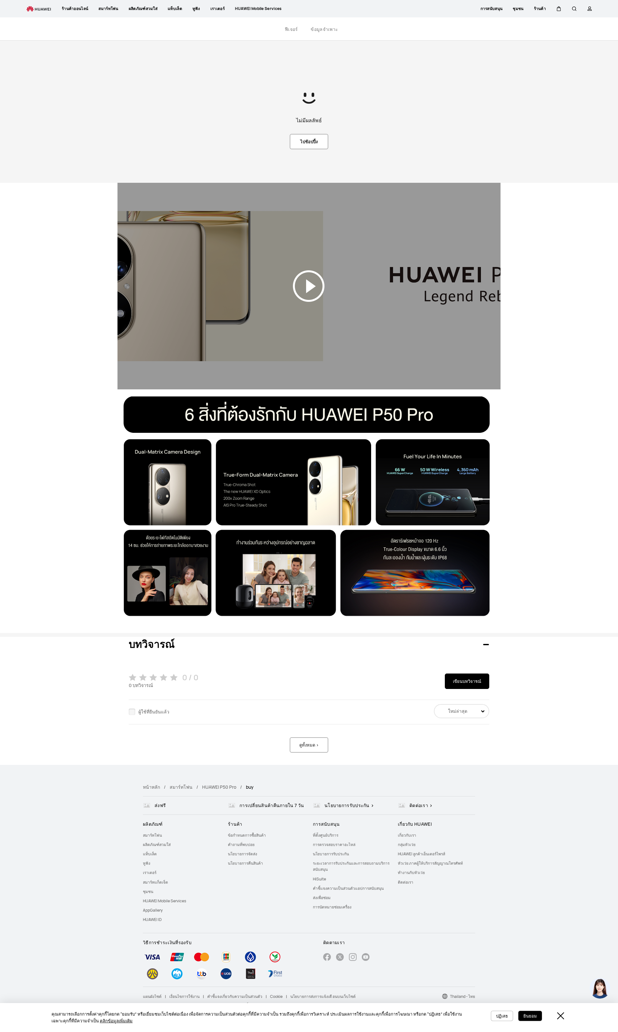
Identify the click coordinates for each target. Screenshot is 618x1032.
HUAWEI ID (152, 919)
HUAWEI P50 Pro (219, 787)
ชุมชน (148, 891)
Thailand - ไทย (462, 996)
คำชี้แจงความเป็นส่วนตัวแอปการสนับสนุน (348, 888)
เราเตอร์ (149, 872)
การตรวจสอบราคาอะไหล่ (334, 844)
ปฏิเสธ (502, 1016)
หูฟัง (146, 863)
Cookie (276, 996)
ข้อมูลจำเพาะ (324, 29)
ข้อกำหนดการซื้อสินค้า (247, 835)
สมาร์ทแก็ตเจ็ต (155, 882)
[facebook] (327, 958)
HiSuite (319, 879)
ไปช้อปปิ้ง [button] (309, 141)
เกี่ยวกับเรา (407, 835)
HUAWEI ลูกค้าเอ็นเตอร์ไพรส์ (421, 854)
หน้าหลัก (151, 787)
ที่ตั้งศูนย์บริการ (325, 835)
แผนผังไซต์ (152, 996)
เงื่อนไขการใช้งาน (184, 996)
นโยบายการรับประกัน (331, 854)
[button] (558, 8)
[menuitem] (181, 835)
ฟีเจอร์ (291, 29)
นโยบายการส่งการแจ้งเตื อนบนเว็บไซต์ (323, 996)
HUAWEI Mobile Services (164, 901)
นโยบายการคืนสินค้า (245, 863)
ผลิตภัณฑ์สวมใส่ (157, 844)
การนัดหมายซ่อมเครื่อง (332, 907)
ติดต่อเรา (405, 882)
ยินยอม (530, 1016)
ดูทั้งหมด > (309, 745)
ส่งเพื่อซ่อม (322, 897)
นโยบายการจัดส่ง (242, 854)
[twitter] (340, 958)
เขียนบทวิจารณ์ (467, 681)
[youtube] (366, 958)
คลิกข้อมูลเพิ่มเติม (116, 1021)
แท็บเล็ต (150, 854)
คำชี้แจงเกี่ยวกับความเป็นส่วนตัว (234, 996)
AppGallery (153, 910)
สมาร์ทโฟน (181, 787)
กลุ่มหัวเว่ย (407, 844)
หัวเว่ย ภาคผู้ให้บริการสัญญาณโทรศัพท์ (430, 863)
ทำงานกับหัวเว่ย (411, 872)
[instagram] (353, 958)
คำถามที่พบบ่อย (241, 844)
